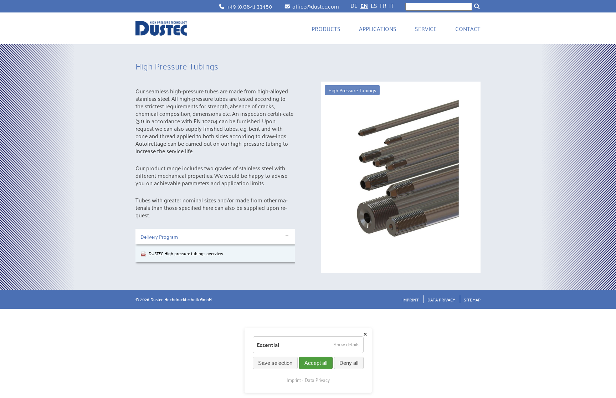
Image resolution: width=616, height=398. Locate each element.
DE (354, 5)
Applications (377, 28)
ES (374, 5)
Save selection (275, 363)
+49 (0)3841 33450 (249, 6)
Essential (268, 345)
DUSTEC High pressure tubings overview (186, 253)
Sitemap (472, 299)
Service (426, 28)
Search (477, 6)
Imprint (410, 299)
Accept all (315, 363)
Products (326, 28)
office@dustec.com (315, 6)
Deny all (348, 363)
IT (391, 5)
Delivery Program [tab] (159, 236)
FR (383, 5)
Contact (468, 28)
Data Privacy (441, 299)
